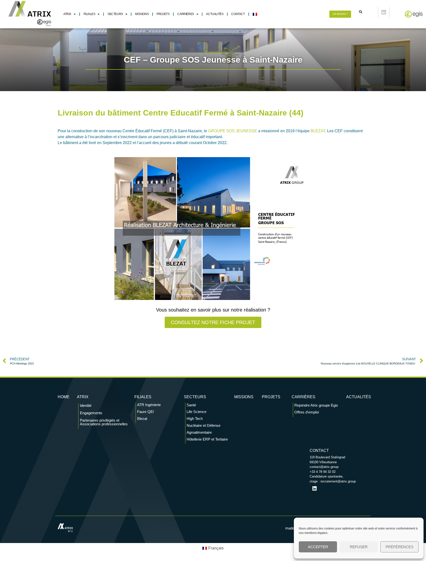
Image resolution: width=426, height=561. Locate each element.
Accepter (318, 547)
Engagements (91, 413)
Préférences (399, 547)
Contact (238, 14)
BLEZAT (318, 131)
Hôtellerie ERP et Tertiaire (207, 439)
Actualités (214, 14)
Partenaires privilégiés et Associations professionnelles (104, 422)
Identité (85, 405)
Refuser (359, 547)
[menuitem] (255, 14)
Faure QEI (145, 412)
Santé (191, 405)
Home (64, 397)
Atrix (67, 14)
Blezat (142, 418)
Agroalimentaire (199, 432)
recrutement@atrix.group (338, 481)
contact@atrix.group (324, 467)
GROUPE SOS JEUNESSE (232, 131)
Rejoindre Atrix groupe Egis (316, 405)
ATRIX (83, 397)
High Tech (195, 418)
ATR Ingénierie (149, 405)
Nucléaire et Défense (203, 425)
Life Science (196, 412)
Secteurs (115, 14)
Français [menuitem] (216, 548)
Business (213, 52)
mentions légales (315, 533)
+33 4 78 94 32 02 (323, 472)
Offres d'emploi (306, 412)
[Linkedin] (383, 12)
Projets (163, 14)
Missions (142, 14)
